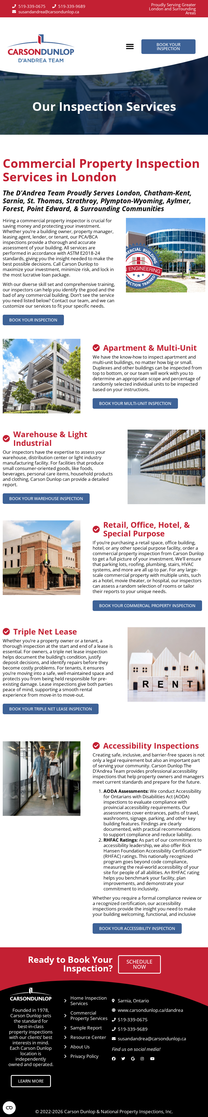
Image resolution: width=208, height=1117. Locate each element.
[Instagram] (144, 1059)
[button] (129, 46)
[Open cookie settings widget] (9, 1107)
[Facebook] (115, 1059)
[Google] (134, 1059)
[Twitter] (124, 1059)
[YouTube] (153, 1059)
